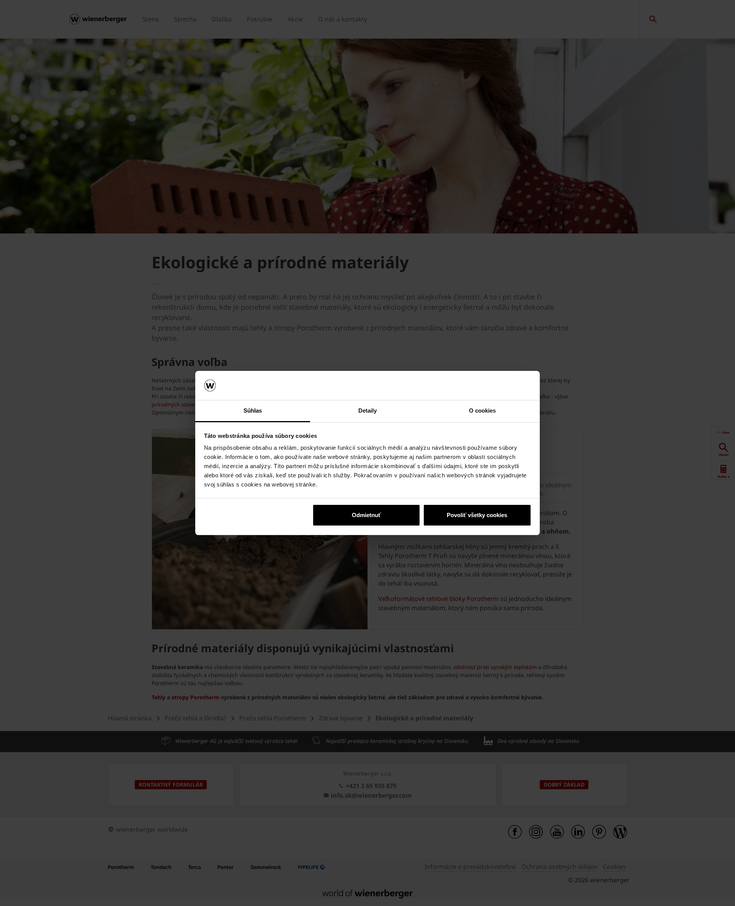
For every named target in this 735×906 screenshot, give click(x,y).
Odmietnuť (366, 515)
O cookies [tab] (482, 410)
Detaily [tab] (367, 410)
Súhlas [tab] (252, 410)
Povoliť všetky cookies (477, 515)
